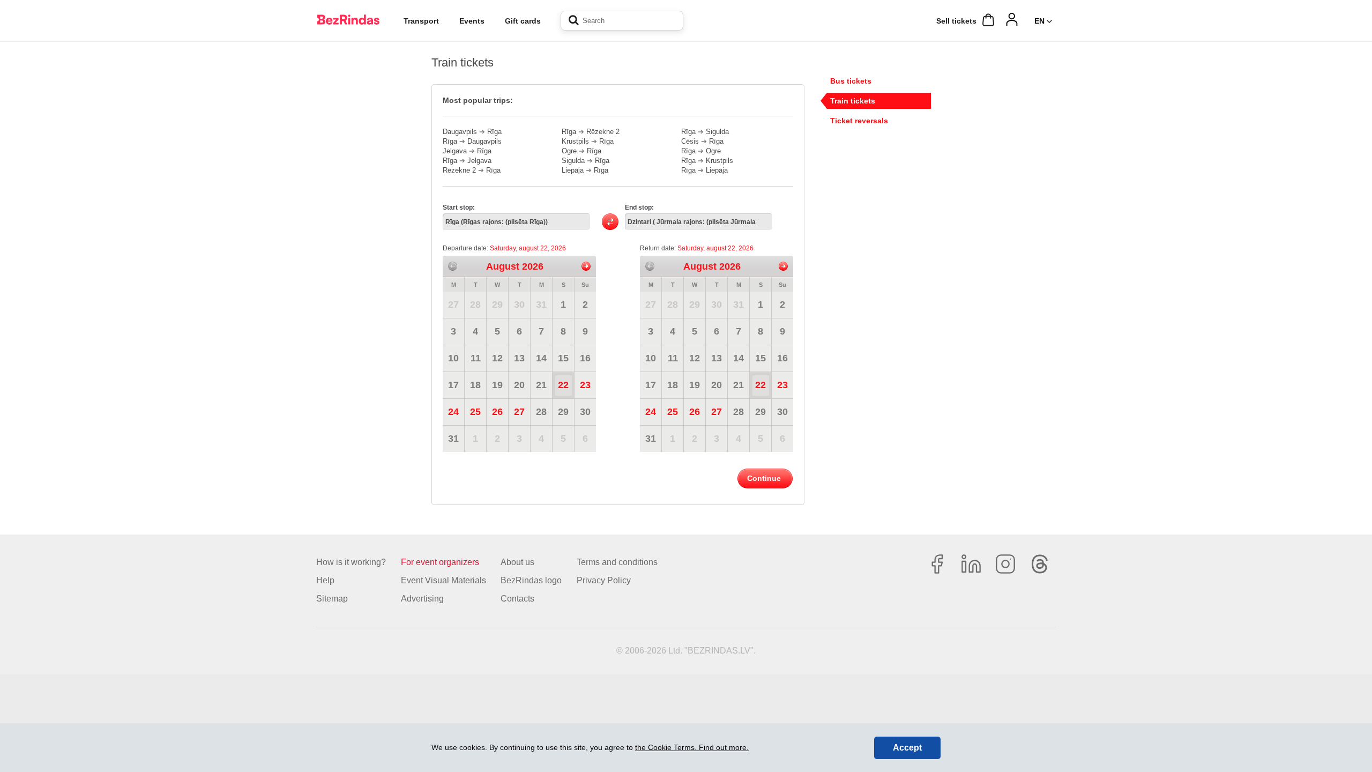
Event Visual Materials (443, 580)
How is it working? (351, 562)
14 (541, 358)
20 (519, 385)
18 (475, 385)
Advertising (422, 598)
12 (497, 358)
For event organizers (440, 562)
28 (475, 304)
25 (475, 411)
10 (453, 358)
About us (517, 562)
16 (585, 358)
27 (453, 304)
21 (541, 385)
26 (497, 411)
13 (519, 358)
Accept (907, 747)
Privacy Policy (604, 580)
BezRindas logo (531, 580)
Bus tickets (850, 81)
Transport (421, 21)
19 (497, 385)
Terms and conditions (617, 562)
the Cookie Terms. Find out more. (692, 747)
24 (453, 411)
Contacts (517, 598)
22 (563, 385)
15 (563, 358)
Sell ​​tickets (956, 21)
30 (519, 304)
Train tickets (852, 100)
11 (476, 358)
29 (497, 304)
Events (471, 21)
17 (453, 385)
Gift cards (523, 21)
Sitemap (332, 598)
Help (325, 580)
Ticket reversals (859, 120)
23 (585, 385)
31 (541, 304)
